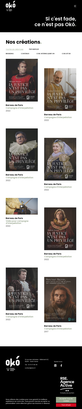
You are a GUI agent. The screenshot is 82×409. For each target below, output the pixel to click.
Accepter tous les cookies (66, 400)
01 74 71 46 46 (32, 365)
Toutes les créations (14, 49)
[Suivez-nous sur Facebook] (61, 365)
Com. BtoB (66, 54)
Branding (10, 54)
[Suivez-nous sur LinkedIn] (55, 365)
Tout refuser (66, 405)
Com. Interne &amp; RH (45, 54)
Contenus (25, 54)
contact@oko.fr (30, 368)
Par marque (34, 49)
